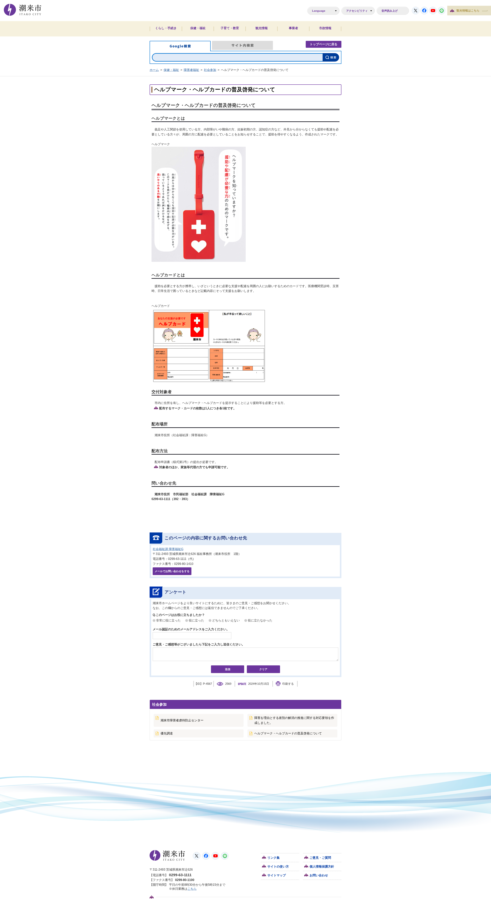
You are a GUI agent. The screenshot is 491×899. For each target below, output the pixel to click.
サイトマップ (276, 875)
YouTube (433, 10)
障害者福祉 (191, 70)
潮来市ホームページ (22, 10)
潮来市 (167, 855)
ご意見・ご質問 (320, 857)
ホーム (154, 70)
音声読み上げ (389, 10)
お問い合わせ (319, 875)
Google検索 (180, 46)
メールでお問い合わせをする (172, 571)
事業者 (293, 28)
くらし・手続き (166, 28)
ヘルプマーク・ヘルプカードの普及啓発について (288, 733)
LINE (441, 10)
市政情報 (325, 28)
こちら (192, 888)
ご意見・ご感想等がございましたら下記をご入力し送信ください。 (199, 644)
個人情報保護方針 (322, 866)
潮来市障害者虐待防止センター (182, 720)
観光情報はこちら (467, 10)
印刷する (288, 683)
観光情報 (261, 28)
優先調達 (167, 733)
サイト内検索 (242, 45)
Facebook (424, 10)
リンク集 (273, 857)
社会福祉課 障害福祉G (168, 549)
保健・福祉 (198, 28)
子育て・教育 (230, 28)
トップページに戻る (323, 44)
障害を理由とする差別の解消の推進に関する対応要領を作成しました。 (294, 720)
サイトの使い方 (278, 866)
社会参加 (210, 70)
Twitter (415, 10)
